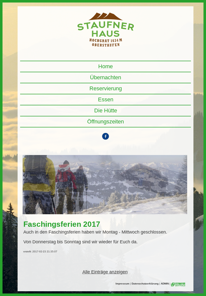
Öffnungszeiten (105, 121)
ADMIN (165, 283)
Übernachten (105, 77)
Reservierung (105, 88)
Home (105, 66)
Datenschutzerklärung (145, 283)
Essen (105, 99)
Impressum (122, 283)
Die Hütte (105, 110)
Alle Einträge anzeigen (105, 271)
